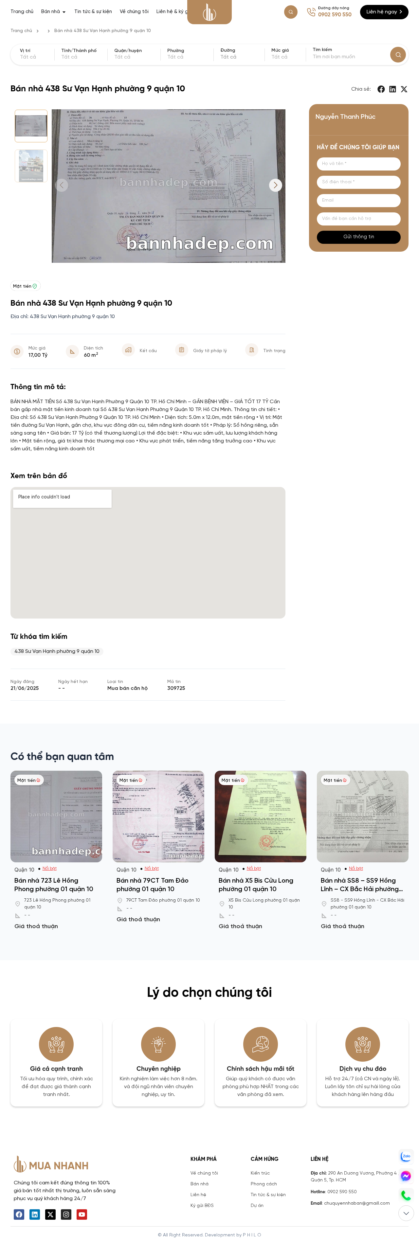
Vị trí (25, 51)
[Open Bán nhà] (64, 12)
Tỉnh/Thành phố (79, 51)
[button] (381, 89)
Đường (227, 50)
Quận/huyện (128, 51)
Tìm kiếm (322, 50)
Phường (175, 51)
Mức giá (280, 50)
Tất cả (279, 57)
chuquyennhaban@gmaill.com (357, 1203)
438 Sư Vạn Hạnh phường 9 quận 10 (57, 651)
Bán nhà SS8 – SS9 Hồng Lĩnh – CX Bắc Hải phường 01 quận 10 (360, 889)
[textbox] (241, 57)
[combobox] (241, 57)
